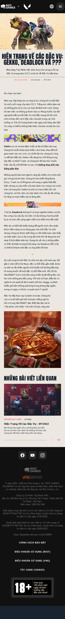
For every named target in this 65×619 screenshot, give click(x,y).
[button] (21, 80)
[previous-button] (51, 440)
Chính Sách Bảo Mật (32, 542)
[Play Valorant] (27, 6)
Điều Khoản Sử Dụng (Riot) (32, 552)
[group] (32, 409)
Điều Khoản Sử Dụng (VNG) (32, 561)
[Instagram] (42, 455)
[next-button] (58, 440)
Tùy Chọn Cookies (32, 570)
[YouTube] (32, 455)
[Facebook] (22, 455)
